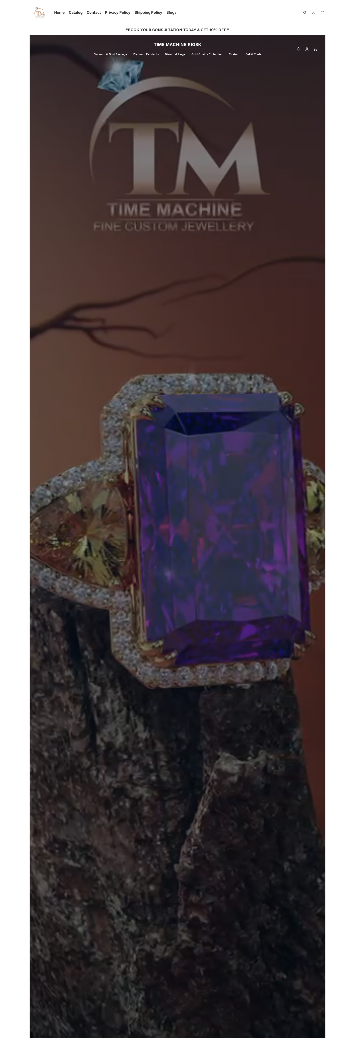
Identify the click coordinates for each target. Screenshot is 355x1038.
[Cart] (322, 12)
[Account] (307, 49)
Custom (234, 54)
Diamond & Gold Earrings (110, 54)
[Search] (304, 12)
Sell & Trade (254, 54)
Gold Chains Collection (207, 54)
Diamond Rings (175, 54)
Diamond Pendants (146, 54)
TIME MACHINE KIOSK (177, 44)
